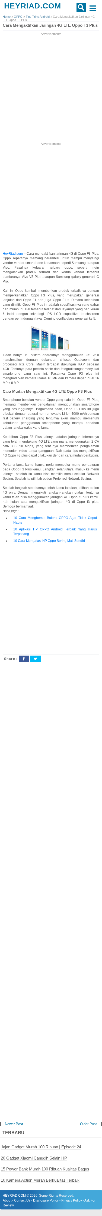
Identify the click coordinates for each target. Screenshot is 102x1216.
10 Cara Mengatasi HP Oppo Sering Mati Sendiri (49, 541)
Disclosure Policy (46, 1200)
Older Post (88, 1124)
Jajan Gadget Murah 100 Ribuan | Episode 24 (41, 1147)
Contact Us (22, 1200)
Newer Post (14, 1124)
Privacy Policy (71, 1200)
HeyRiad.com (13, 254)
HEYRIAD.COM (32, 6)
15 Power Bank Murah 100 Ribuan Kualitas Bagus (45, 1169)
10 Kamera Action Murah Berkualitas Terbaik (40, 1180)
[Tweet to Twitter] (35, 659)
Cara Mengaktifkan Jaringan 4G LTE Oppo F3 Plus (50, 25)
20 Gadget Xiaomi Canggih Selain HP (34, 1158)
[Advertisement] (51, 88)
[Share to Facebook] (24, 659)
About (7, 1200)
